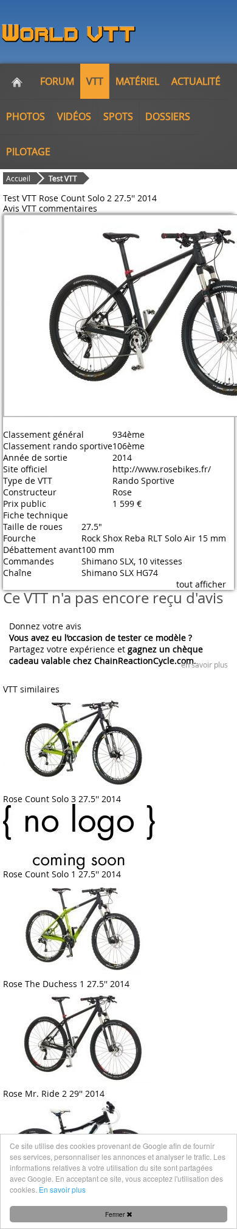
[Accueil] (17, 81)
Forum (57, 81)
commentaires (68, 208)
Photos (25, 116)
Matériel (137, 81)
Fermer (115, 1214)
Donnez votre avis (45, 626)
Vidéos (74, 116)
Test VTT (63, 178)
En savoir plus (62, 1189)
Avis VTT (19, 208)
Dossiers (167, 116)
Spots (118, 116)
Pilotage (28, 151)
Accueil (18, 178)
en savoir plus (204, 664)
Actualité (196, 81)
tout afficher (201, 584)
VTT (94, 81)
